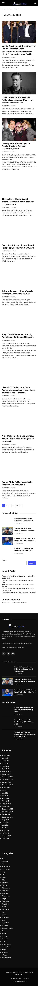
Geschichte (5, 893)
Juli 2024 (5, 822)
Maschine (5, 904)
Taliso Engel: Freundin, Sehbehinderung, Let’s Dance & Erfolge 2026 (25, 734)
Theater (4, 939)
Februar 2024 (6, 836)
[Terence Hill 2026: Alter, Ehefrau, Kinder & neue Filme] (7, 531)
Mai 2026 (5, 763)
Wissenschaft (6, 957)
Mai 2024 (5, 828)
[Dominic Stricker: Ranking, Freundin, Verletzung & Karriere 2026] (7, 551)
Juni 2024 (5, 825)
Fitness (4, 885)
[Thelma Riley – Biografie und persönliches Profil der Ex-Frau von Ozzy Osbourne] (19, 185)
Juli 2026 (5, 758)
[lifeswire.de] (20, 3)
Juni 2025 (5, 793)
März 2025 (5, 801)
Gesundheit (6, 896)
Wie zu (4, 955)
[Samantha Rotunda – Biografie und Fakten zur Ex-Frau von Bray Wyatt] (19, 231)
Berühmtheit (6, 869)
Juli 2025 (5, 790)
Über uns (26, 978)
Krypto (4, 899)
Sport (4, 933)
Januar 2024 (6, 838)
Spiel (3, 931)
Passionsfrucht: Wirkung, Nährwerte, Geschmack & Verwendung (23, 521)
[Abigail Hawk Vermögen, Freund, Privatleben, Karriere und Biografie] (19, 320)
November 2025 (7, 779)
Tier (3, 941)
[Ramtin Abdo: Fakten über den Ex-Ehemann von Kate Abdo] (19, 468)
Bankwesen (6, 866)
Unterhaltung (6, 944)
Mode (4, 907)
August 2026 (6, 755)
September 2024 (7, 817)
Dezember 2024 (7, 809)
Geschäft (5, 890)
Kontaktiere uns (16, 978)
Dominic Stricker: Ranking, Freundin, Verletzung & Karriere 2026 (23, 551)
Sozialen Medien (7, 928)
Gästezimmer (6, 888)
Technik (4, 936)
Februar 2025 (6, 803)
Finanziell (5, 882)
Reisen (4, 915)
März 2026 (5, 769)
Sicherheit (5, 923)
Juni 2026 (5, 761)
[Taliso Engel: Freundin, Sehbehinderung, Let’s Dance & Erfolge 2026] (7, 734)
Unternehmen (6, 947)
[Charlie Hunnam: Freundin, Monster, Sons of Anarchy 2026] (7, 710)
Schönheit (5, 917)
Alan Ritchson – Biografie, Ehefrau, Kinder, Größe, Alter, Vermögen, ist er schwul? (18, 438)
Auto (3, 864)
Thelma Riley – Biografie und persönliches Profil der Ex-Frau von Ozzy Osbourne (18, 202)
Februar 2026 (6, 771)
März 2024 (5, 833)
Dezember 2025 (7, 777)
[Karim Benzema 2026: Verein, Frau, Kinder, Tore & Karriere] (7, 541)
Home (3, 9)
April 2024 (5, 830)
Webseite (5, 952)
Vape (4, 949)
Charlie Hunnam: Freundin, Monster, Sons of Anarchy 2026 (23, 710)
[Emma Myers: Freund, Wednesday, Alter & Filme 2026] (7, 722)
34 (17, 505)
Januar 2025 (6, 806)
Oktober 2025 (6, 782)
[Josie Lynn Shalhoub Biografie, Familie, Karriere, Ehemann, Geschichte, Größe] (19, 129)
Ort (3, 912)
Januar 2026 (6, 774)
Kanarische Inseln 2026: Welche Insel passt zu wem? (19, 592)
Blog (3, 872)
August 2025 (6, 787)
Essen (4, 877)
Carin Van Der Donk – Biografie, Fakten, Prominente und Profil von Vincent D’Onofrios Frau (17, 100)
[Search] (35, 3)
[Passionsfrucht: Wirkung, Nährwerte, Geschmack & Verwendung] (7, 521)
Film (3, 880)
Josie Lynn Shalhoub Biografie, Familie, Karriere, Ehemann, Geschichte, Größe (16, 146)
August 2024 (6, 820)
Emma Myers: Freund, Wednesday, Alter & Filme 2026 (23, 722)
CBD (3, 874)
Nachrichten (6, 909)
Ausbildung (5, 861)
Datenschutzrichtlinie (20, 981)
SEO (3, 920)
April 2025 (5, 798)
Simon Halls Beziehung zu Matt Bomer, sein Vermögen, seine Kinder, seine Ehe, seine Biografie (18, 390)
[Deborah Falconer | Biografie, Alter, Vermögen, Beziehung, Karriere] (19, 277)
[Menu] (3, 3)
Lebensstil (5, 901)
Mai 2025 (5, 795)
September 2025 (7, 785)
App (3, 858)
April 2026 (5, 766)
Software (5, 925)
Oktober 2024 (6, 814)
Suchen (4, 560)
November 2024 (7, 812)
